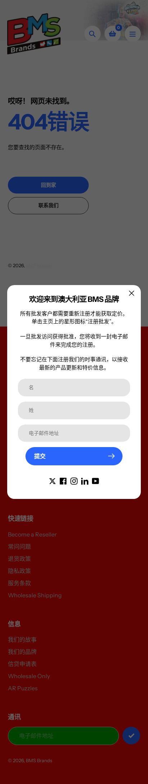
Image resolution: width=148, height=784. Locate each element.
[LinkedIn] (84, 480)
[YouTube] (95, 480)
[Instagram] (74, 480)
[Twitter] (52, 480)
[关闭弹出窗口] (131, 293)
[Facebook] (63, 480)
